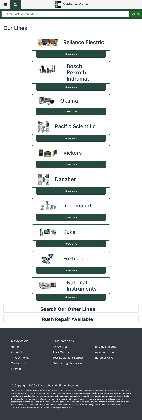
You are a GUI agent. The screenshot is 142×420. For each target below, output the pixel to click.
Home (15, 346)
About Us (17, 352)
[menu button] (5, 4)
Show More (71, 54)
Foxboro (73, 258)
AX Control (60, 346)
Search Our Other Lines (67, 309)
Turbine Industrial (106, 346)
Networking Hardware (67, 363)
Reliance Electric (83, 42)
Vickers (72, 153)
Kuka (69, 232)
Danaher (65, 179)
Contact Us (18, 363)
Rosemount (77, 205)
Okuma (69, 101)
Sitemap (16, 368)
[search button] (15, 4)
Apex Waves (61, 352)
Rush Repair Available (67, 319)
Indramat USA (104, 357)
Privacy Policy (20, 357)
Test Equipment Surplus (68, 357)
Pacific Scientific (75, 126)
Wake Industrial (104, 352)
